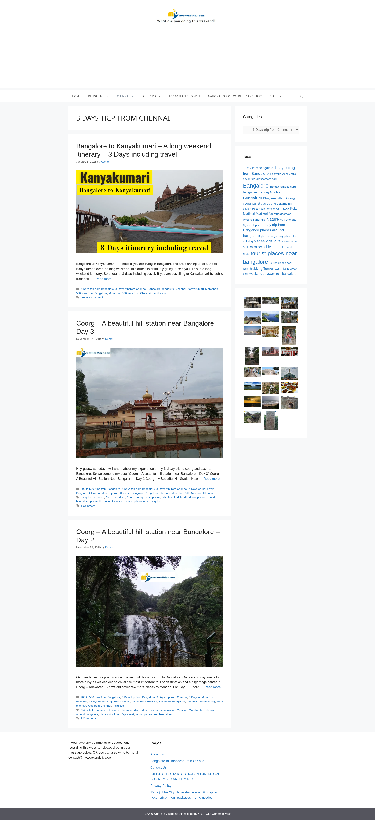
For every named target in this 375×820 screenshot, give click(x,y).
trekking (256, 269)
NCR (282, 220)
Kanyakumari (196, 288)
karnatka (282, 208)
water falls (282, 268)
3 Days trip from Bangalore (97, 288)
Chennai (123, 96)
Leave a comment (92, 297)
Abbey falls (87, 709)
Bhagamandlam (115, 497)
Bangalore (256, 185)
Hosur (256, 208)
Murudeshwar (282, 213)
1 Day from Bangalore (258, 168)
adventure (249, 178)
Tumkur (268, 268)
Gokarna (282, 203)
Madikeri (173, 497)
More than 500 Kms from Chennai (130, 293)
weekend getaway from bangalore (272, 273)
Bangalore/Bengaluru (161, 288)
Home (76, 96)
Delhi (273, 204)
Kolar (294, 208)
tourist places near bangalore (144, 501)
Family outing (206, 701)
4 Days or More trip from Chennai (109, 493)
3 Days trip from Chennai (130, 288)
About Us (157, 754)
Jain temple (268, 208)
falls (164, 497)
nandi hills (259, 219)
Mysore (247, 219)
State (273, 96)
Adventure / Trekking (144, 701)
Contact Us (158, 767)
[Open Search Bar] (301, 96)
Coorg (130, 497)
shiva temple (274, 247)
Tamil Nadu (159, 293)
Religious (118, 705)
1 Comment (88, 505)
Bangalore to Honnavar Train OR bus (177, 761)
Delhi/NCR (149, 96)
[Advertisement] (187, 61)
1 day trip (275, 173)
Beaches (275, 192)
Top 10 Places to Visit (184, 96)
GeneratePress (221, 813)
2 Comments (88, 718)
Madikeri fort (188, 497)
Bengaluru (96, 96)
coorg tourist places (148, 497)
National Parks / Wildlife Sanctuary (235, 96)
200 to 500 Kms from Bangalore (100, 488)
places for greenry (272, 236)
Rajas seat (117, 501)
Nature (272, 219)
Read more (104, 279)
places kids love (100, 501)
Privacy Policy (160, 786)
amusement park (266, 178)
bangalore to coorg (92, 497)
